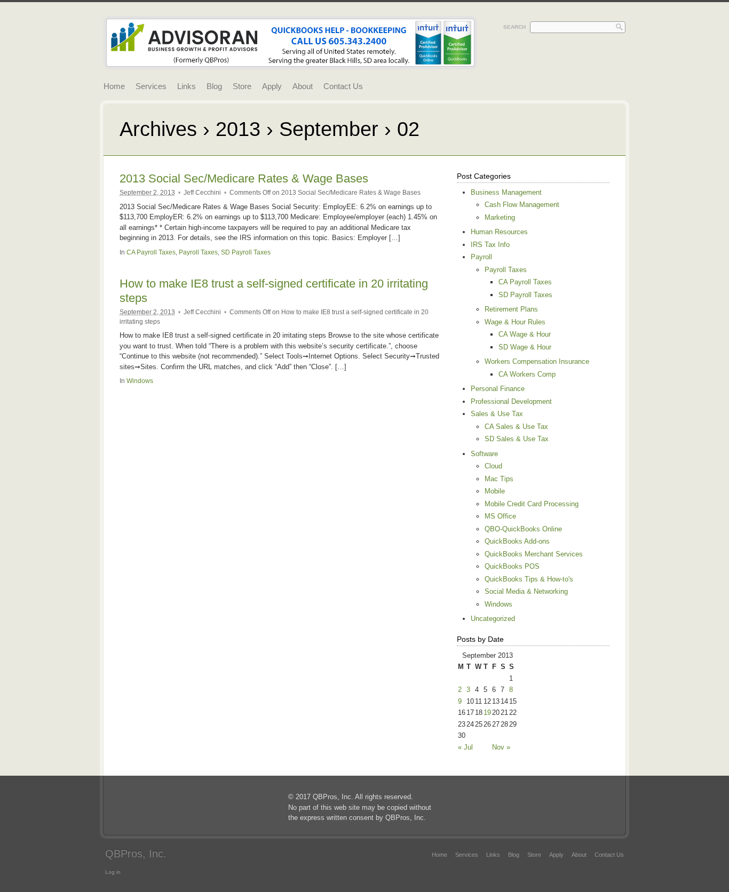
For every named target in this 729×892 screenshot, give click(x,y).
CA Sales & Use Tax (516, 427)
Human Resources (499, 232)
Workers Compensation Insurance (537, 361)
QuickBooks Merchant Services (534, 554)
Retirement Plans (511, 309)
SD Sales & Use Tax (517, 439)
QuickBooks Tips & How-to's (529, 579)
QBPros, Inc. (136, 853)
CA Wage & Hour (524, 334)
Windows (139, 380)
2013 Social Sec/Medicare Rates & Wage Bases (244, 178)
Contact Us (343, 86)
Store (242, 86)
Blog (214, 86)
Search (514, 27)
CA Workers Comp (527, 374)
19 (487, 712)
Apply (272, 86)
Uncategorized (493, 619)
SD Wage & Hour (524, 347)
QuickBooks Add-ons (517, 541)
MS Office (500, 516)
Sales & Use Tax (497, 414)
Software (484, 454)
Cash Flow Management (522, 205)
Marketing (500, 217)
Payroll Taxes (198, 252)
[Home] (290, 63)
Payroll (481, 257)
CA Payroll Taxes (151, 252)
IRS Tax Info (490, 245)
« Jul (465, 747)
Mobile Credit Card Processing (532, 504)
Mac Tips (499, 479)
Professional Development (511, 401)
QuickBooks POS (512, 566)
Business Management (506, 192)
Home (114, 86)
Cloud (493, 466)
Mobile (495, 491)
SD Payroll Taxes (246, 252)
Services (151, 86)
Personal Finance (498, 389)
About (302, 86)
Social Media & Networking (526, 591)
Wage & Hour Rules (515, 322)
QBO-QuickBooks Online (523, 529)
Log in (113, 872)
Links (186, 86)
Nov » (501, 747)
